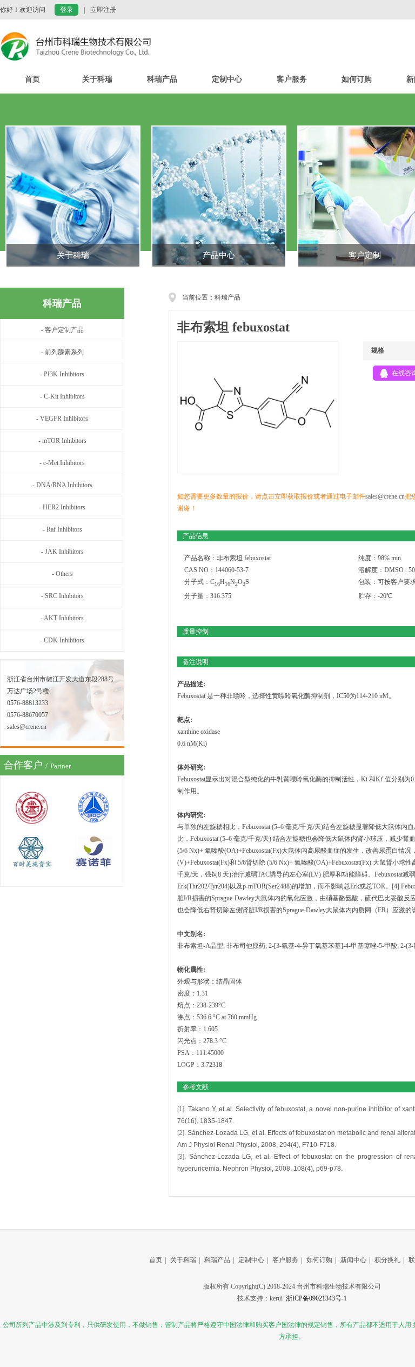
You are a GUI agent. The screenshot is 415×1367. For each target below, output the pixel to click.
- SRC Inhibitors (62, 596)
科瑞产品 (162, 79)
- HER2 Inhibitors (62, 507)
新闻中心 (353, 1260)
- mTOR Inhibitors (62, 440)
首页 (32, 79)
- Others (62, 574)
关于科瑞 (97, 79)
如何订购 (357, 79)
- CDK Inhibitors (62, 640)
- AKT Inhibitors (62, 618)
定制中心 (227, 79)
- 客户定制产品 (62, 330)
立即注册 (103, 10)
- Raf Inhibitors (62, 529)
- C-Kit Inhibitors (62, 396)
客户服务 (292, 79)
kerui (276, 1298)
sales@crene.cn (385, 496)
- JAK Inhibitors (62, 551)
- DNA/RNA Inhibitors (62, 485)
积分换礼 (387, 1260)
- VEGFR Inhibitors (62, 418)
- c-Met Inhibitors (62, 463)
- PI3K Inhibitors (62, 374)
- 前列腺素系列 (62, 352)
